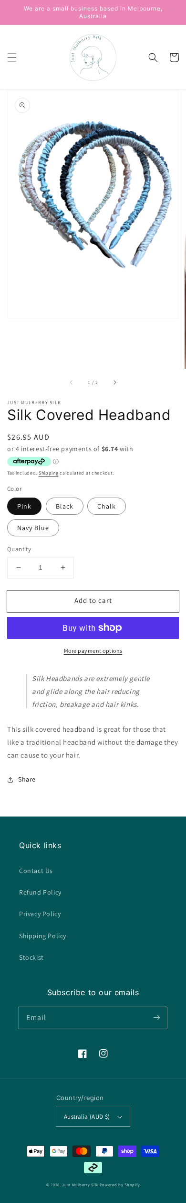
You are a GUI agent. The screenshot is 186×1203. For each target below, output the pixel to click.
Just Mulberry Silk (80, 1184)
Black (64, 506)
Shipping (49, 473)
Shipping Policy (42, 935)
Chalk (106, 506)
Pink (24, 506)
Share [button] (27, 779)
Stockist (31, 957)
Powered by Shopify (120, 1184)
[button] (11, 57)
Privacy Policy (40, 913)
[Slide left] (71, 382)
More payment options (93, 650)
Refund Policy (40, 892)
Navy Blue (33, 527)
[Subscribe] (156, 1017)
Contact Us (36, 870)
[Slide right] (114, 382)
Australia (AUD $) (87, 1116)
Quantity (19, 549)
